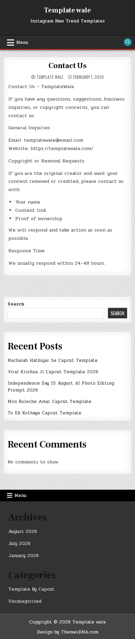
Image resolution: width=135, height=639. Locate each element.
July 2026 (19, 543)
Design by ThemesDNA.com (67, 632)
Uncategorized (25, 601)
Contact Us (67, 66)
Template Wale (49, 77)
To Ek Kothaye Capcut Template (44, 413)
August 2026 (22, 531)
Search (16, 304)
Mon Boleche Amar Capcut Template (49, 401)
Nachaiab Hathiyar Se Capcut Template (53, 360)
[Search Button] (128, 42)
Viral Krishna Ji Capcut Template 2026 (53, 371)
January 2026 (23, 555)
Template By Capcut (31, 589)
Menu (22, 42)
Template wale (67, 10)
